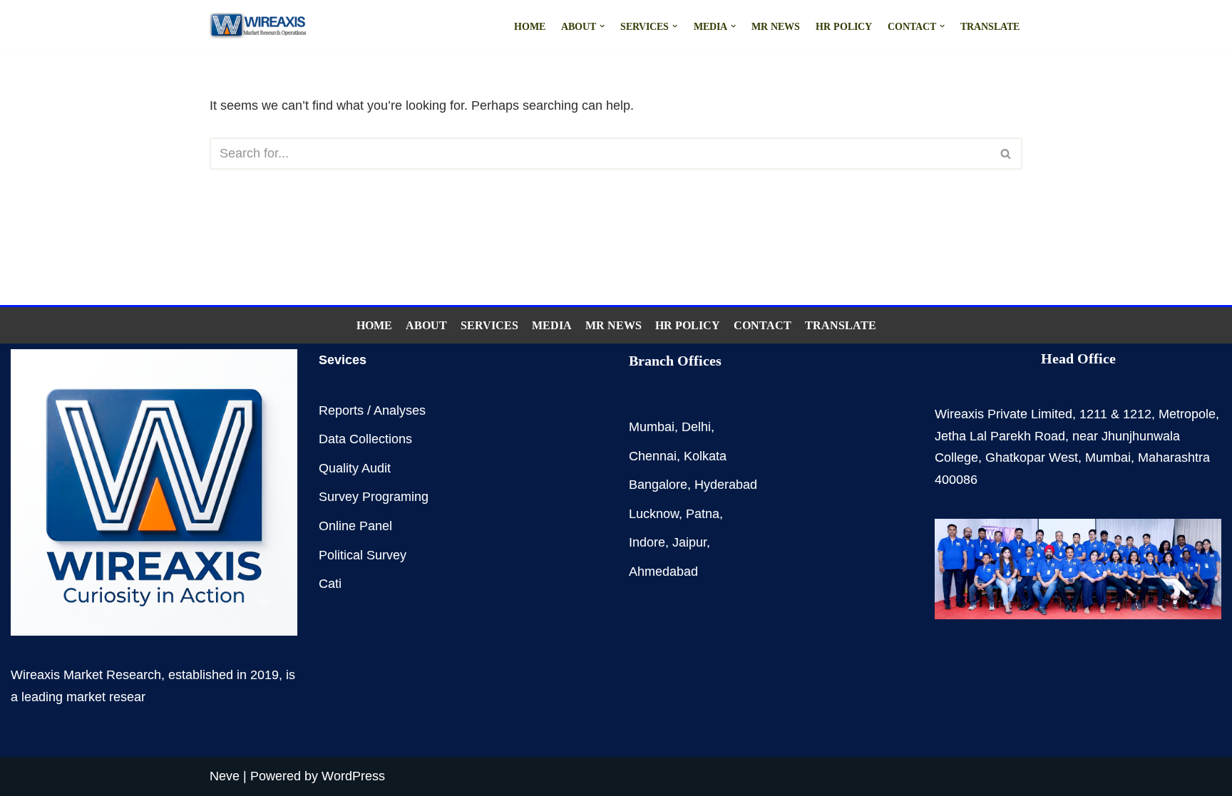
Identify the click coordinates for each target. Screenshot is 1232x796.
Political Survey (362, 555)
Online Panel (355, 526)
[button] (602, 26)
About (426, 325)
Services (489, 325)
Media (552, 325)
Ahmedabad (663, 571)
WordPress (353, 776)
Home (529, 26)
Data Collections (365, 439)
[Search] (1006, 154)
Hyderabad (725, 484)
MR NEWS (775, 26)
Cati (330, 584)
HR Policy (844, 26)
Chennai (653, 456)
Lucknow (654, 514)
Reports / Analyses (372, 410)
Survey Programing (373, 497)
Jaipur (689, 542)
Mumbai (651, 427)
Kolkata (705, 456)
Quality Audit (355, 468)
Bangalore (658, 484)
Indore (647, 542)
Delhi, (698, 427)
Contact (762, 325)
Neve (225, 776)
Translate (990, 26)
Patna (702, 514)
